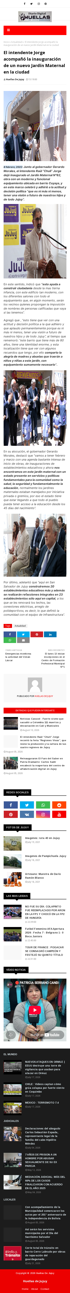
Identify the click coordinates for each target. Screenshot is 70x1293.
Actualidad (16, 42)
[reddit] (59, 805)
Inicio (6, 42)
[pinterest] (46, 4)
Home (25, 1289)
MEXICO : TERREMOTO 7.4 (42, 1102)
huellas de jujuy (15, 79)
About (34, 1289)
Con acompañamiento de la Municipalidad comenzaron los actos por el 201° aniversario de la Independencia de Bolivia (45, 1213)
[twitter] (31, 4)
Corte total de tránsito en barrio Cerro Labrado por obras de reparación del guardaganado (45, 1253)
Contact (45, 1289)
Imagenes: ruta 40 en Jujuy (42, 838)
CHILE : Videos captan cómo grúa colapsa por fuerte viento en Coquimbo (44, 1088)
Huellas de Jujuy (45, 1273)
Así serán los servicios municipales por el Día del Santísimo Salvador (41, 1233)
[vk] (27, 814)
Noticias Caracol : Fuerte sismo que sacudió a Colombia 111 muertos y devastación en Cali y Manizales (42, 722)
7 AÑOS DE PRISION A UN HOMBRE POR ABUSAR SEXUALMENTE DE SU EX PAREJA (41, 1160)
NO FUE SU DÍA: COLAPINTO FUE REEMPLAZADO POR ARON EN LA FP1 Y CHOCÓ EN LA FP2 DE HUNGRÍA (45, 912)
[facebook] (25, 4)
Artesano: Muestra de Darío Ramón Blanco (43, 876)
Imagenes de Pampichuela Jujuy (45, 856)
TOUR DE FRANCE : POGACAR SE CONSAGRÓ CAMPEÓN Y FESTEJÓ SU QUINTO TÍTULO (44, 951)
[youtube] (59, 814)
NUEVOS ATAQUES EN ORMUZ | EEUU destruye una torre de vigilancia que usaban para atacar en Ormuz (45, 1067)
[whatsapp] (43, 805)
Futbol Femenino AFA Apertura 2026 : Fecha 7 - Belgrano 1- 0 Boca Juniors (44, 932)
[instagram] (38, 4)
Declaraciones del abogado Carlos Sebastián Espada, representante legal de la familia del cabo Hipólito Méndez (42, 1136)
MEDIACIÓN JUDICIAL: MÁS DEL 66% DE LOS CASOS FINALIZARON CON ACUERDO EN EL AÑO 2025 (45, 1182)
